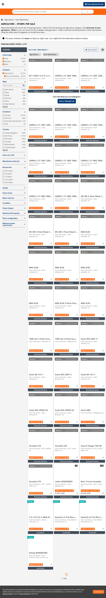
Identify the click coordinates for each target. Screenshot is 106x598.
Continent (6, 112)
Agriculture (9, 20)
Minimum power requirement (9, 224)
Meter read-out (8, 198)
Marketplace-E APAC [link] (66, 497)
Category (6, 70)
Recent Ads (7, 167)
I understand (98, 592)
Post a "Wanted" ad (66, 101)
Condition (6, 203)
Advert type (7, 55)
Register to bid (35, 87)
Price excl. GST (8, 155)
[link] (40, 65)
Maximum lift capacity (11, 213)
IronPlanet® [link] (40, 532)
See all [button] (5, 106)
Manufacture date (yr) (11, 161)
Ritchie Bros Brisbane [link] (40, 91)
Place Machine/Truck (95, 4)
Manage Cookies (8, 594)
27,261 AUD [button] (60, 493)
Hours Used (7, 193)
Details (5, 188)
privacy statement (24, 594)
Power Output (8, 208)
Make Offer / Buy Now (63, 491)
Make (5, 82)
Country (6, 129)
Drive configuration (10, 218)
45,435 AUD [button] (85, 493)
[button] (14, 49)
